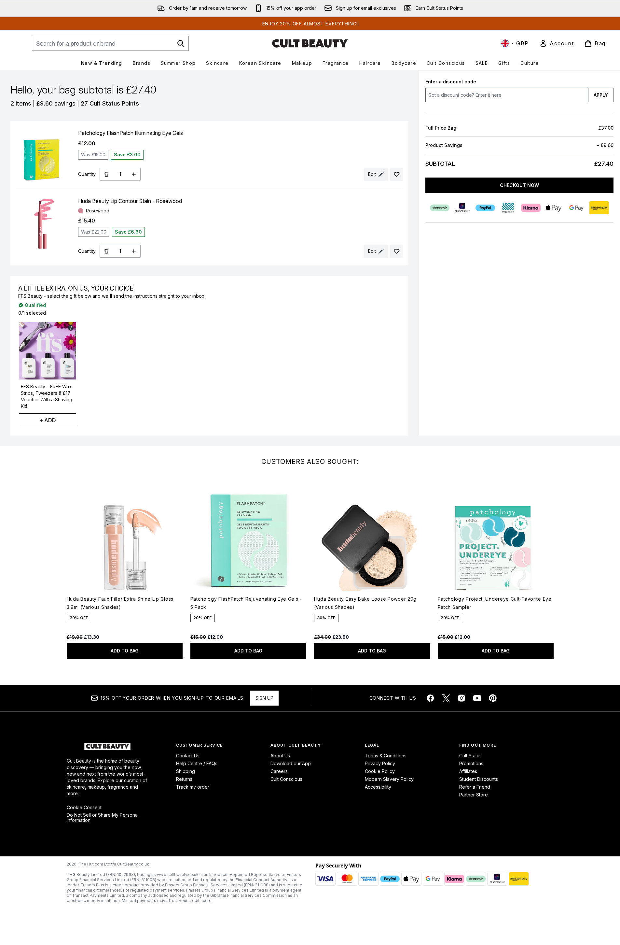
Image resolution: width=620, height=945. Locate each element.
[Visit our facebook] (430, 698)
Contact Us (188, 755)
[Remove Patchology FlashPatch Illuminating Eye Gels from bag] (106, 174)
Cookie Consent (84, 807)
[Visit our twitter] (446, 698)
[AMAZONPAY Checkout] (599, 208)
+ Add (47, 420)
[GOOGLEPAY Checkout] (576, 208)
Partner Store (473, 794)
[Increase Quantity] (134, 174)
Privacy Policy (380, 763)
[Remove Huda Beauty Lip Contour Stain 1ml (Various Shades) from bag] (106, 251)
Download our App (290, 763)
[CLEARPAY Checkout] (440, 208)
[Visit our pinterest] (493, 698)
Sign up (264, 698)
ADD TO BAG (125, 650)
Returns (184, 779)
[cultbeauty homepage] (310, 43)
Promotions (471, 763)
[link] (556, 43)
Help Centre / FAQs (196, 763)
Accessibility (378, 787)
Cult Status (470, 755)
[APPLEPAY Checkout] (554, 208)
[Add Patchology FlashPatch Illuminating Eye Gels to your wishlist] (396, 174)
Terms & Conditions (385, 755)
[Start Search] (181, 43)
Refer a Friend (474, 787)
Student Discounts (478, 779)
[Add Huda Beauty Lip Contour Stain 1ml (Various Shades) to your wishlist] (396, 251)
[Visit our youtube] (477, 698)
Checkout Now (519, 185)
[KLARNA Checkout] (531, 208)
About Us (280, 755)
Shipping (185, 771)
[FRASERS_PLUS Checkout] (462, 208)
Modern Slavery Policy (389, 779)
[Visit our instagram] (461, 698)
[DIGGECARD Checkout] (508, 208)
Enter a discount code (450, 81)
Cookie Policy (380, 771)
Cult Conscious (286, 779)
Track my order (192, 787)
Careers (279, 771)
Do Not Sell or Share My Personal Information (103, 817)
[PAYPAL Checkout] (485, 208)
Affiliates (468, 771)
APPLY (601, 95)
